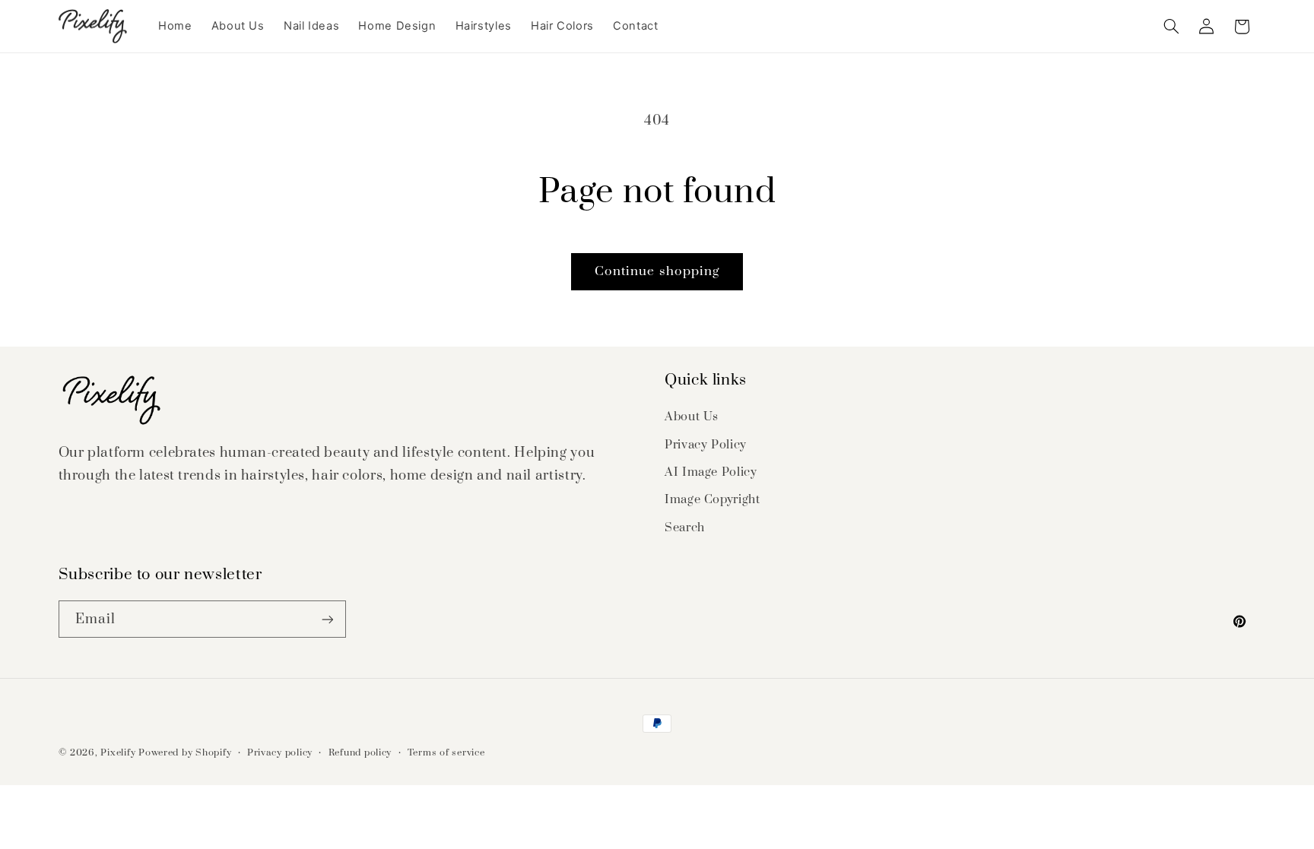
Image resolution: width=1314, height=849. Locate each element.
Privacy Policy (706, 444)
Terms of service (446, 753)
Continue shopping (657, 271)
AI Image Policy (711, 472)
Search (685, 527)
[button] (1171, 26)
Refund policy (360, 753)
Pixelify (117, 753)
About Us (692, 416)
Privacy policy (280, 753)
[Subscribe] (326, 619)
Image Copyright (712, 499)
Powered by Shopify (184, 753)
